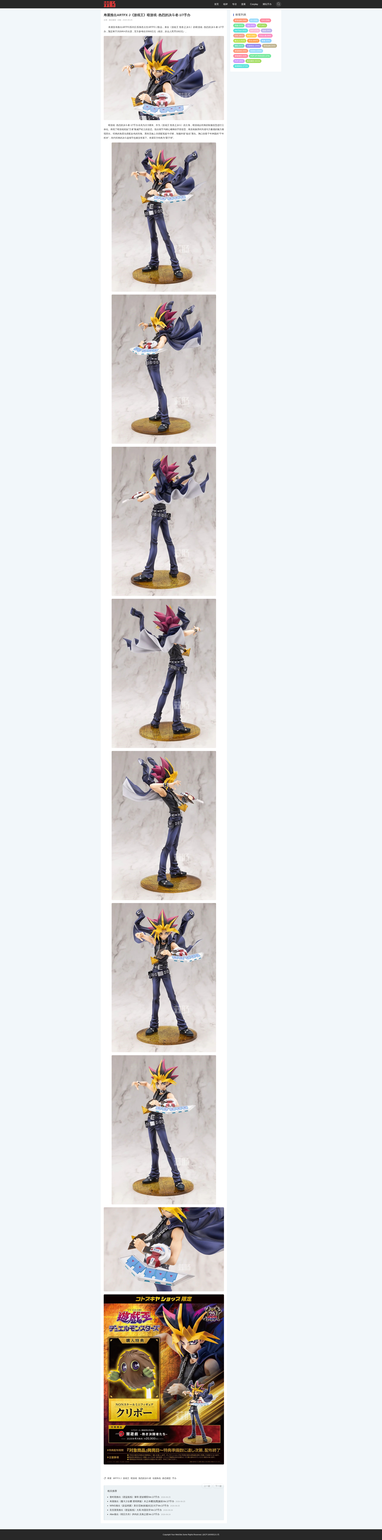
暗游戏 (134, 1478)
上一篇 (207, 1486)
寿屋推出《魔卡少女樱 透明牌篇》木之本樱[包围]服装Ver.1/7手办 (142, 1501)
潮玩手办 (267, 4)
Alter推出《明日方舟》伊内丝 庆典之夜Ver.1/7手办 (135, 1514)
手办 (174, 1478)
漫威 (266, 31)
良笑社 (256, 51)
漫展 (243, 4)
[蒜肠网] (110, 4)
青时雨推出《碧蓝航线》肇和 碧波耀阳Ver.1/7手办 (135, 1497)
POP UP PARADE (260, 56)
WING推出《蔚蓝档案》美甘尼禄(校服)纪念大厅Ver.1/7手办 (139, 1505)
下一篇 (218, 1486)
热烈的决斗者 (144, 1478)
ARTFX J (117, 1478)
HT (262, 25)
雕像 (266, 41)
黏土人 (240, 41)
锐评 (225, 4)
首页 (216, 4)
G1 (254, 20)
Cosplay (254, 4)
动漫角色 (157, 1478)
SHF (254, 31)
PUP (239, 61)
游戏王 (126, 1478)
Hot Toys (241, 31)
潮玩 (239, 46)
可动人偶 (265, 36)
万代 (265, 20)
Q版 (251, 25)
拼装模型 (241, 56)
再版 (239, 25)
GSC (239, 36)
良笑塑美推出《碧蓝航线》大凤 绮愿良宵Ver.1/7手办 (136, 1510)
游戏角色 (241, 66)
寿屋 (109, 1478)
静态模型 (112, 20)
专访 (234, 4)
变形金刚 (241, 20)
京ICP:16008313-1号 (210, 1535)
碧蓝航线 (241, 51)
